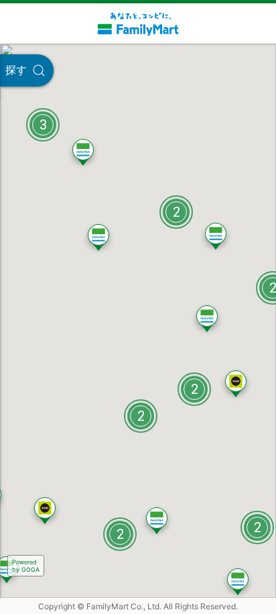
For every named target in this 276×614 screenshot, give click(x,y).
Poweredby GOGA (26, 565)
